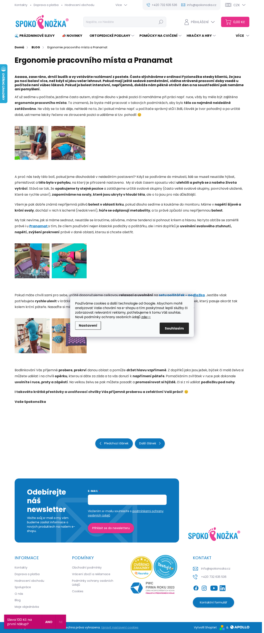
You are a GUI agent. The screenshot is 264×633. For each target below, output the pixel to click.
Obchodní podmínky (87, 567)
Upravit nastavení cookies (119, 627)
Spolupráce (23, 587)
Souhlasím (174, 328)
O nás (19, 594)
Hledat (161, 22)
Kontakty (21, 5)
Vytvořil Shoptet (205, 627)
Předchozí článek (116, 443)
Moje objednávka (27, 607)
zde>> (146, 317)
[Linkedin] (222, 587)
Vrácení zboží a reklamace (91, 574)
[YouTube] (214, 587)
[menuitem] (36, 36)
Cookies (77, 591)
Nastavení (88, 325)
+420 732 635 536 (213, 577)
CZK (236, 5)
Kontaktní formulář (213, 602)
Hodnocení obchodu (79, 5)
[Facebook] (196, 587)
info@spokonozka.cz (215, 568)
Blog (18, 600)
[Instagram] (204, 587)
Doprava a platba (46, 5)
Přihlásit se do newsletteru (111, 528)
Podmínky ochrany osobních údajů (92, 583)
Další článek (147, 443)
